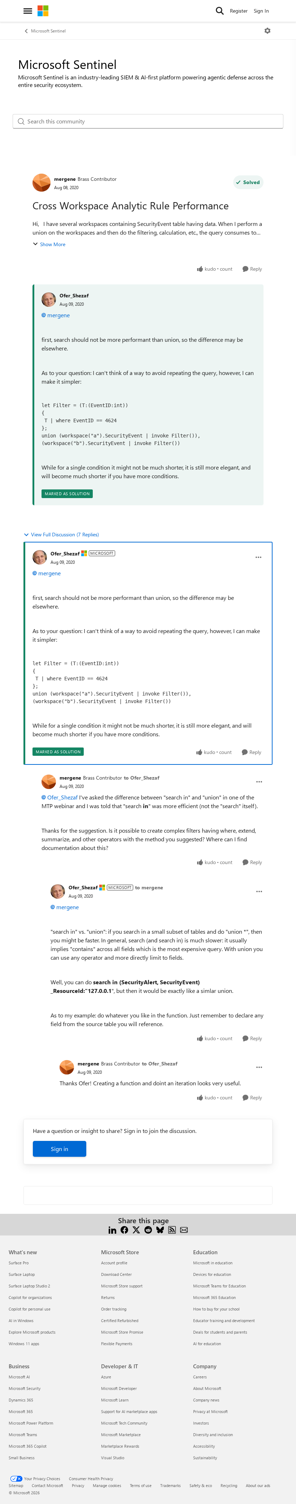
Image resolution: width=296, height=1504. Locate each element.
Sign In (261, 10)
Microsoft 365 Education (214, 1297)
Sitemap (16, 1485)
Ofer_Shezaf (74, 295)
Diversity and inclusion (213, 1434)
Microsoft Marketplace (121, 1434)
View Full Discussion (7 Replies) (65, 534)
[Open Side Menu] (28, 10)
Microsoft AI (19, 1376)
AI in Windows (21, 1320)
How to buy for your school (216, 1309)
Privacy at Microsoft (210, 1411)
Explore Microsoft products (32, 1332)
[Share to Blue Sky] (160, 1229)
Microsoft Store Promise (122, 1332)
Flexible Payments (116, 1343)
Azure (106, 1376)
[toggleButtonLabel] (267, 31)
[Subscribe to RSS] (172, 1229)
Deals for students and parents (220, 1332)
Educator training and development (224, 1320)
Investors (201, 1423)
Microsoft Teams (23, 1434)
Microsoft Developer (119, 1388)
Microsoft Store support (122, 1286)
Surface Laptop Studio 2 (29, 1286)
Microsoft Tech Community (124, 1423)
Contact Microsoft (47, 1485)
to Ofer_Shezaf (141, 777)
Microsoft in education (212, 1262)
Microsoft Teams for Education (219, 1286)
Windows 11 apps (24, 1343)
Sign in (59, 1148)
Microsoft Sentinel (48, 31)
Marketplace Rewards (120, 1446)
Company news (206, 1400)
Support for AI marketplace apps (129, 1411)
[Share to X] (136, 1229)
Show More (52, 244)
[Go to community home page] (43, 10)
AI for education (207, 1343)
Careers (200, 1376)
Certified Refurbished (119, 1320)
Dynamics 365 (21, 1400)
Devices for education (212, 1274)
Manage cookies (107, 1485)
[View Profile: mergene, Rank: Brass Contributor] (41, 183)
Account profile (114, 1262)
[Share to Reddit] (148, 1229)
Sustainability (205, 1457)
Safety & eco (201, 1485)
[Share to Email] (184, 1229)
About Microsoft (207, 1388)
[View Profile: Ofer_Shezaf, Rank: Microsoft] (39, 557)
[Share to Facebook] (124, 1229)
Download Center (116, 1274)
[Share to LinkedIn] (112, 1229)
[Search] (220, 10)
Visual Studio (112, 1457)
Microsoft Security (24, 1388)
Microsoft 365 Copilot (28, 1446)
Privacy (78, 1485)
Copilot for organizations (30, 1297)
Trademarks (170, 1485)
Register (239, 10)
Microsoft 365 (21, 1411)
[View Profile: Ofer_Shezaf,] (49, 299)
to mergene (149, 887)
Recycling (229, 1485)
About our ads (258, 1485)
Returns (108, 1297)
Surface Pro (19, 1262)
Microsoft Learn (115, 1400)
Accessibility (204, 1446)
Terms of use (141, 1485)
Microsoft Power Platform (31, 1423)
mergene (65, 178)
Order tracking (113, 1309)
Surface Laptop (22, 1274)
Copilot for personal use (30, 1309)
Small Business (22, 1457)
